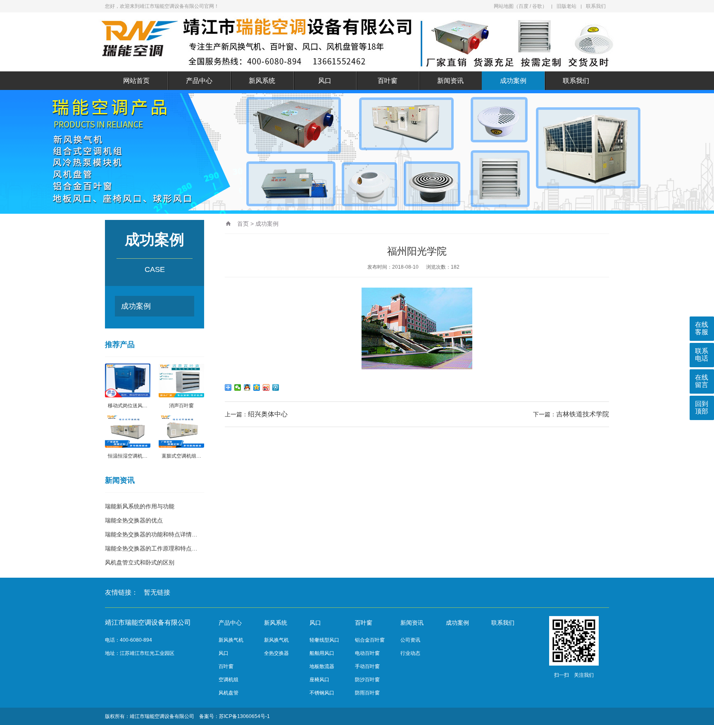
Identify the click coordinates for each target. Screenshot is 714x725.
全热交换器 (276, 653)
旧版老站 (566, 6)
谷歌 (537, 6)
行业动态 (410, 653)
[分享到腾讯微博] (275, 387)
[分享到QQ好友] (247, 387)
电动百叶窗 (367, 653)
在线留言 (701, 381)
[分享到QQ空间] (256, 387)
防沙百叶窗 (367, 679)
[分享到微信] (237, 387)
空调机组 (228, 679)
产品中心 (199, 80)
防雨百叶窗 (367, 693)
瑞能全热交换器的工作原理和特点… (151, 548)
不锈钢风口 (321, 693)
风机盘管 (228, 693)
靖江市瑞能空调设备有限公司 (162, 716)
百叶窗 (387, 80)
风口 (324, 80)
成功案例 (513, 80)
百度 (523, 6)
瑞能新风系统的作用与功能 (139, 506)
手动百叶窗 (367, 666)
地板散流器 (321, 666)
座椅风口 (319, 679)
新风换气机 (231, 640)
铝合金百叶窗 (370, 640)
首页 (243, 223)
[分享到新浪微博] (266, 387)
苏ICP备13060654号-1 (244, 716)
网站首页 (136, 80)
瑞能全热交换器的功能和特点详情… (151, 534)
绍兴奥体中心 (268, 414)
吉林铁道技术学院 (582, 414)
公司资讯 (410, 640)
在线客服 (701, 328)
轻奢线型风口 (324, 640)
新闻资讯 (450, 80)
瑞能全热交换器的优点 (134, 520)
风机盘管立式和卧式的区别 (139, 562)
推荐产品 (120, 344)
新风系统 (262, 80)
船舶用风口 (321, 653)
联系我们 (596, 6)
